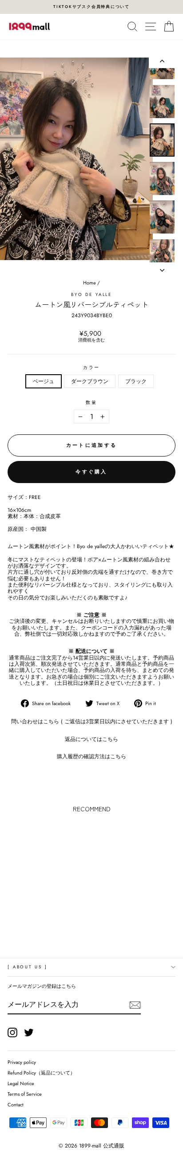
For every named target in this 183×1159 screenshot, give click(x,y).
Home (89, 282)
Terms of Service (25, 1094)
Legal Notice (21, 1083)
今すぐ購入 (91, 471)
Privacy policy (22, 1062)
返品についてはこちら (91, 739)
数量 (91, 402)
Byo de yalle (91, 295)
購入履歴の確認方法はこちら (91, 756)
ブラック (136, 381)
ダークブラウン (89, 381)
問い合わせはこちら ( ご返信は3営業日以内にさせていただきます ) (91, 721)
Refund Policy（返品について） (41, 1072)
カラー (91, 367)
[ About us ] (27, 967)
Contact (16, 1104)
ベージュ (43, 381)
